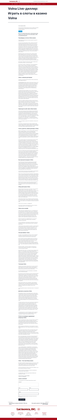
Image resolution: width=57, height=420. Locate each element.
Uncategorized (24, 376)
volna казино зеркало (21, 82)
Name (19, 387)
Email (30, 387)
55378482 (28, 375)
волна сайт (20, 31)
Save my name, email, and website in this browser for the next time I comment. (28, 396)
